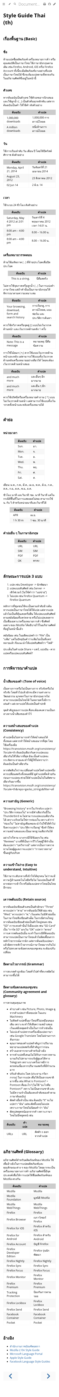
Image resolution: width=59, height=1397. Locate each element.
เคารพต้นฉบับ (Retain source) (24, 899)
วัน (5, 144)
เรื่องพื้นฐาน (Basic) (20, 38)
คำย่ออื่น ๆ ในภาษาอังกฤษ (20, 533)
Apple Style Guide (20, 1358)
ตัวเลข (7, 90)
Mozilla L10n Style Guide (24, 1350)
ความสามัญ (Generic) (18, 801)
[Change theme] (9, 4)
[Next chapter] (48, 1376)
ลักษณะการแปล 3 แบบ (22, 576)
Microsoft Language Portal (26, 1354)
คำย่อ (8, 419)
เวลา (6, 198)
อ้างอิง (8, 1338)
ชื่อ (5, 52)
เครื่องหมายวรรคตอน (17, 255)
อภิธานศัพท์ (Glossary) (23, 1151)
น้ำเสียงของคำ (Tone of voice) (24, 681)
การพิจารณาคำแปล (20, 668)
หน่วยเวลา (10, 433)
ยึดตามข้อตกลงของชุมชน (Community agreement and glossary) (25, 991)
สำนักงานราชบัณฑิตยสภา (25, 1346)
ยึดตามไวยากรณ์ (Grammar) (23, 964)
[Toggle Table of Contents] (4, 4)
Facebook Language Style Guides (30, 1361)
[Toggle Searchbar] (15, 4)
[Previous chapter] (10, 1376)
